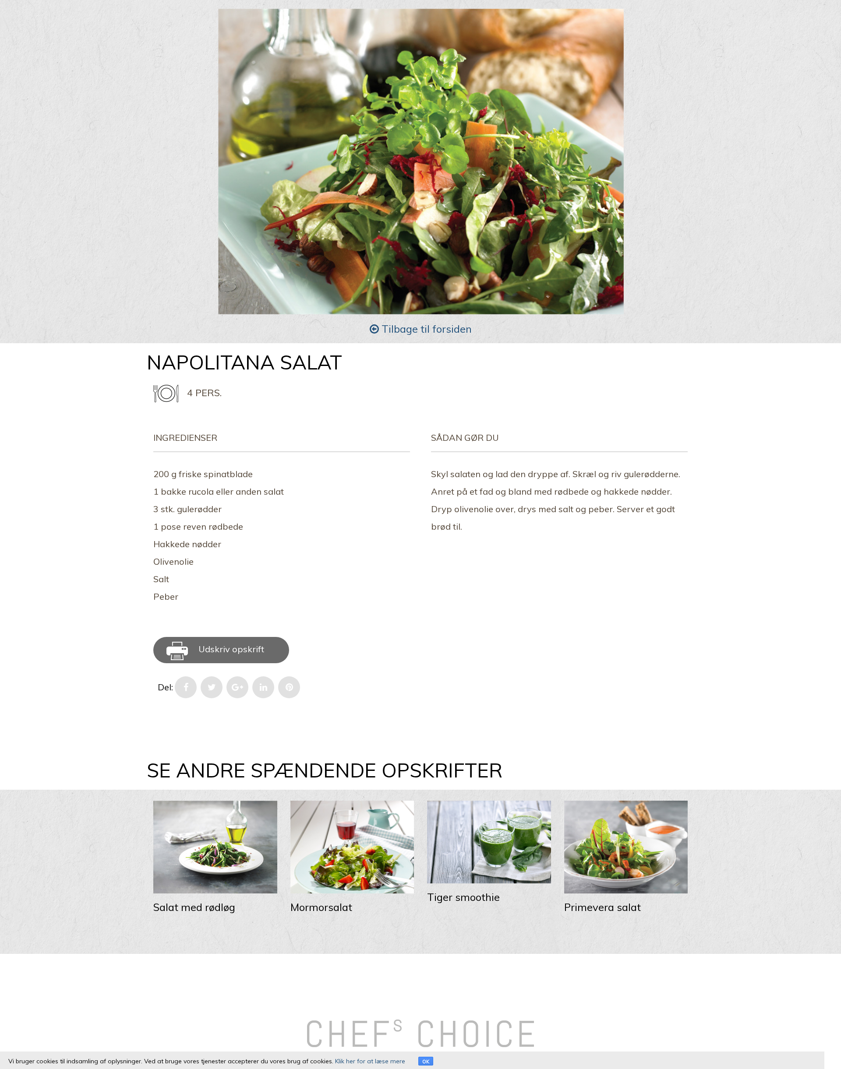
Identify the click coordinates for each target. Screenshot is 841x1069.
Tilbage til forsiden (425, 328)
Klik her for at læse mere (370, 1061)
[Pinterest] (289, 687)
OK (425, 1061)
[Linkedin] (263, 687)
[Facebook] (186, 687)
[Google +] (237, 687)
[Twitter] (212, 687)
